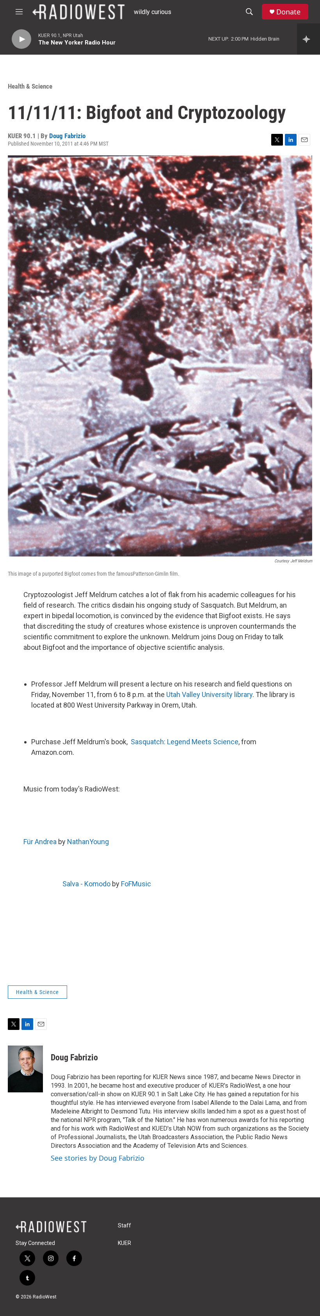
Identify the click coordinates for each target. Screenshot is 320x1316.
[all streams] (308, 39)
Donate (288, 12)
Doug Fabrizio (67, 136)
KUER (124, 1243)
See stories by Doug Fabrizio (97, 1158)
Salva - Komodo (86, 884)
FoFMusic (136, 884)
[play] (21, 39)
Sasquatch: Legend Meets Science (184, 742)
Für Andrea (40, 842)
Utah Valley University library (209, 694)
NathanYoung (88, 842)
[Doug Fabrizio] (25, 1069)
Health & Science (30, 86)
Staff (124, 1226)
